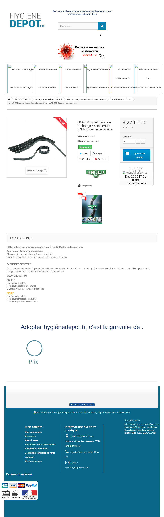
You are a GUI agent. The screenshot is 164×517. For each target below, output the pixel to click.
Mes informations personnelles (40, 444)
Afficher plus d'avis (82, 404)
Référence (82, 136)
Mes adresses (31, 440)
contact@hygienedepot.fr (77, 467)
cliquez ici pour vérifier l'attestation (114, 412)
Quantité (127, 136)
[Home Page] (8, 99)
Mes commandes (33, 432)
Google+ (86, 159)
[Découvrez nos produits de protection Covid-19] (82, 51)
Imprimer (87, 185)
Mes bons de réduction (36, 448)
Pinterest (101, 159)
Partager (98, 153)
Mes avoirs (30, 436)
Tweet (85, 153)
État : (80, 141)
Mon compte (34, 427)
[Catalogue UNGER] (90, 208)
